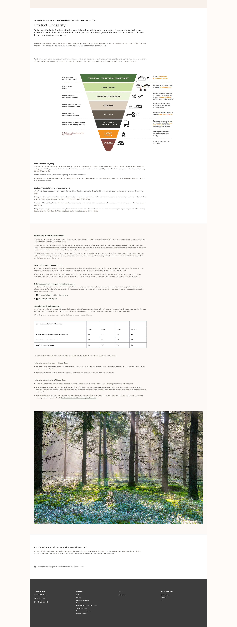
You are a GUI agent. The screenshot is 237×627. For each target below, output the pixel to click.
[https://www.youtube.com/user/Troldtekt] (44, 602)
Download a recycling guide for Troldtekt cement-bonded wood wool (60, 567)
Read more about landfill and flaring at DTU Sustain (78, 398)
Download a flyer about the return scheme (53, 295)
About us (79, 591)
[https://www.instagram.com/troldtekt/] (35, 602)
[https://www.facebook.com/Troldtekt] (38, 602)
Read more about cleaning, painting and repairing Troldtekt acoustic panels (60, 175)
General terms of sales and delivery (86, 605)
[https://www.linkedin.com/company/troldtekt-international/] (47, 602)
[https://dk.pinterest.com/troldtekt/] (41, 602)
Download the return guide (48, 299)
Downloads (164, 597)
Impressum (79, 603)
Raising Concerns (81, 613)
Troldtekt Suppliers (81, 608)
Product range (165, 595)
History (78, 597)
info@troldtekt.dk (39, 598)
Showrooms (122, 595)
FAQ (162, 600)
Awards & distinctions (82, 600)
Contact (121, 591)
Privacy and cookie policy (83, 611)
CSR (77, 595)
